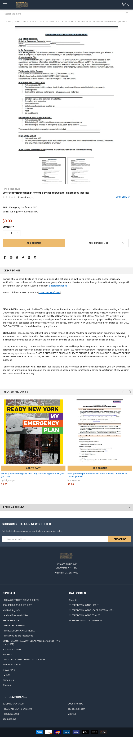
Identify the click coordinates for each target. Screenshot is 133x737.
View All (72, 714)
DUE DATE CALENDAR (14, 625)
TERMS (6, 675)
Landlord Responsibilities (15, 615)
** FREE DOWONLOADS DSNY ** (85, 620)
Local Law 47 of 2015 (49, 292)
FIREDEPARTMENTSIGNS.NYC (17, 709)
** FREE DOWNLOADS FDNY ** (84, 615)
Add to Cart (33, 468)
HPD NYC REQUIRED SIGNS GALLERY (21, 600)
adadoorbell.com (76, 709)
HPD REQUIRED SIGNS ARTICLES (19, 630)
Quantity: (9, 227)
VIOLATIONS (9, 669)
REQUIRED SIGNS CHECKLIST (17, 605)
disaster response (58, 285)
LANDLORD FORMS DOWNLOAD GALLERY (24, 659)
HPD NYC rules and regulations (18, 635)
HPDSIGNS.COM (11, 714)
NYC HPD (7, 654)
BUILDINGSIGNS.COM (13, 703)
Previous (123, 392)
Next (130, 392)
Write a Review (123, 197)
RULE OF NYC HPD (12, 649)
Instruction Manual (12, 664)
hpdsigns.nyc (9, 719)
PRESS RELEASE (11, 620)
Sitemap (7, 685)
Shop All (73, 600)
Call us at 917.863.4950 (66, 572)
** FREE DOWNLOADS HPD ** (84, 605)
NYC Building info (11, 610)
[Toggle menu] (5, 5)
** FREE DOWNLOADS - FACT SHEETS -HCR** (91, 610)
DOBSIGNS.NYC (75, 703)
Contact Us (8, 680)
